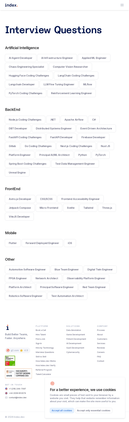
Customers (102, 339)
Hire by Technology (45, 348)
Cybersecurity (73, 352)
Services (101, 343)
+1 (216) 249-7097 (17, 389)
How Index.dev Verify (46, 365)
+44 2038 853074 (17, 393)
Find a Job (40, 339)
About (100, 334)
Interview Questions (45, 352)
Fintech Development (76, 339)
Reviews (101, 348)
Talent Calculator (43, 374)
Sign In (39, 343)
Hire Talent (41, 334)
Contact (100, 361)
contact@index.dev (18, 397)
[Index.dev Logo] (11, 5)
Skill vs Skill (41, 356)
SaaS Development (75, 348)
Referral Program (44, 370)
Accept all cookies (62, 410)
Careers (101, 352)
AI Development (73, 343)
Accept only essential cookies (93, 410)
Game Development (75, 334)
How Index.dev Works (46, 361)
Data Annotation (73, 330)
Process (101, 330)
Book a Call (41, 330)
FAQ (99, 356)
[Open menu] (122, 5)
